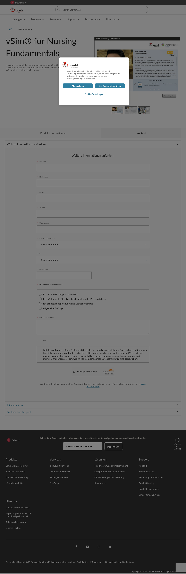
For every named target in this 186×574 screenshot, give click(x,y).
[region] (94, 81)
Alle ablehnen (78, 85)
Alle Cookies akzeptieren (110, 85)
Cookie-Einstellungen (94, 94)
